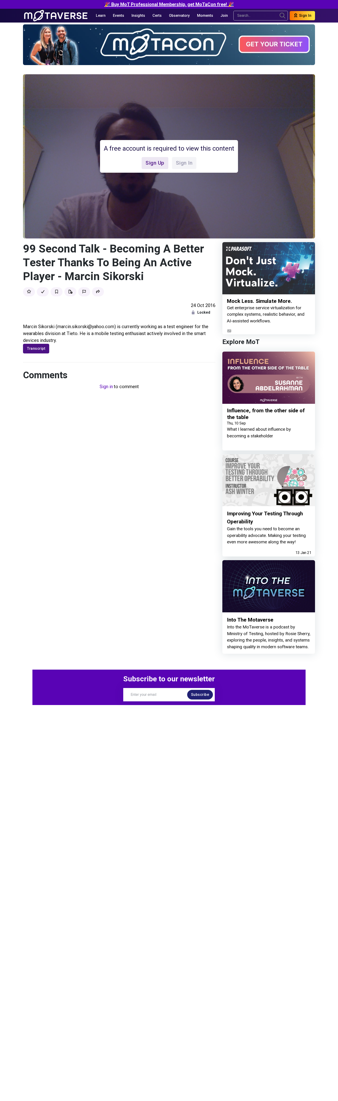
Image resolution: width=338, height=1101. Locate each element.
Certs (157, 15)
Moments (205, 15)
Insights (138, 15)
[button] (98, 291)
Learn (101, 15)
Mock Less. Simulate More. (259, 301)
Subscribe (200, 694)
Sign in (106, 386)
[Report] (84, 291)
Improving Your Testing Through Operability (265, 517)
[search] (282, 15)
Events (118, 15)
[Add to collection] (70, 291)
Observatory (179, 15)
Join (224, 15)
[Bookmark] (57, 291)
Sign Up (155, 163)
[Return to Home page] (56, 16)
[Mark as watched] (43, 291)
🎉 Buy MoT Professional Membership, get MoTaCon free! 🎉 (169, 4)
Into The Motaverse (250, 620)
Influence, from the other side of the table (266, 414)
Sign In (304, 15)
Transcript (36, 348)
